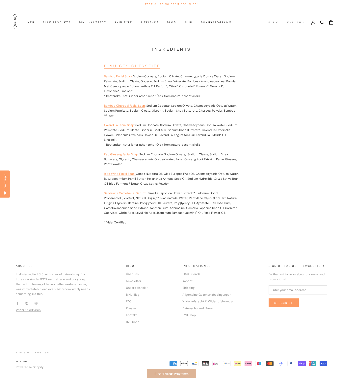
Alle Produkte (57, 22)
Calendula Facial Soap (119, 125)
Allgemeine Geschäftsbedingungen (206, 295)
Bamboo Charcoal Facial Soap (124, 106)
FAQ (129, 301)
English (294, 22)
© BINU (21, 361)
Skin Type (123, 22)
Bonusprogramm (216, 22)
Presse (131, 308)
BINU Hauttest (92, 22)
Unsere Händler (137, 288)
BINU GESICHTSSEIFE (132, 66)
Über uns (132, 274)
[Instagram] (26, 302)
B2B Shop (132, 322)
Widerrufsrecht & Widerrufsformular (208, 301)
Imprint (187, 281)
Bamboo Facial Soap (118, 76)
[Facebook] (17, 302)
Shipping (188, 288)
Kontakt (131, 315)
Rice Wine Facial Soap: (120, 174)
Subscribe (283, 302)
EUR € (273, 22)
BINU (188, 22)
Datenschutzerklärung (197, 308)
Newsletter (133, 281)
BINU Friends (191, 274)
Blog (171, 22)
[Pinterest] (36, 302)
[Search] (322, 22)
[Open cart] (331, 22)
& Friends (150, 22)
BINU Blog (132, 295)
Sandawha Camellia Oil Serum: (125, 193)
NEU (30, 22)
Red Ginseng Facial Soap (121, 154)
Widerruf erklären (28, 310)
